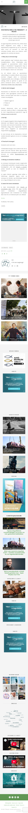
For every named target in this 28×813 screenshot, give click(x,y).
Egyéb (3, 206)
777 (5, 26)
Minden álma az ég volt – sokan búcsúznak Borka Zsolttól (14, 431)
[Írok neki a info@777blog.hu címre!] (17, 266)
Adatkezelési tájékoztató (9, 805)
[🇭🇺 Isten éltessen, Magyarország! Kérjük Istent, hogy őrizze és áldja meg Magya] (6, 680)
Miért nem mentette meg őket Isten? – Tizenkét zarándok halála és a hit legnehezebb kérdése (13, 450)
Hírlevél (17, 805)
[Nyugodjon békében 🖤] (14, 688)
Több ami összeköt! (8, 595)
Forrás (3, 198)
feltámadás (5, 247)
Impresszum (15, 803)
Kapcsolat (20, 803)
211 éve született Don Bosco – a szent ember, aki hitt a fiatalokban (14, 339)
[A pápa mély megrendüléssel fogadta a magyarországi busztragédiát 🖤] (6, 688)
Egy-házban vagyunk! (8, 786)
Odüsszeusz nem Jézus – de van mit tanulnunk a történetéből (12, 470)
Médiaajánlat (8, 803)
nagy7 (11, 247)
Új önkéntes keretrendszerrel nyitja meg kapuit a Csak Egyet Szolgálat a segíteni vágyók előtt (14, 296)
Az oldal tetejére (21, 810)
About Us (22, 805)
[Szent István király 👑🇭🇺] (14, 680)
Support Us (14, 807)
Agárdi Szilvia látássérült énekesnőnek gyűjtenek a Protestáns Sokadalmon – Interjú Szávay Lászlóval (14, 318)
